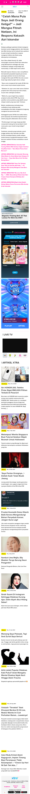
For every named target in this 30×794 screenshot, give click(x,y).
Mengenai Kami (15, 787)
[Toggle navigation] (2, 6)
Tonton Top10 (13, 241)
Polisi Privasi (23, 787)
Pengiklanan (7, 786)
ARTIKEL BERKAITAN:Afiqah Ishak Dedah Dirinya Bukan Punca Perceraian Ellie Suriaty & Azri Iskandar (14, 184)
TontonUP (6, 241)
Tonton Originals (23, 241)
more (15, 272)
